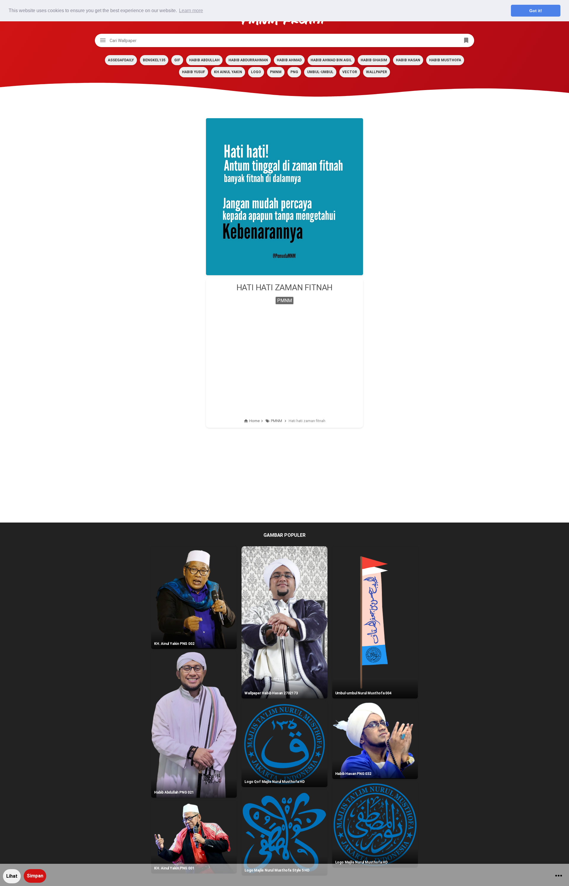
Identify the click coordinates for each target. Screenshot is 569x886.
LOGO (256, 72)
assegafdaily (121, 60)
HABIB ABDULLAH (204, 60)
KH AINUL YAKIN (228, 72)
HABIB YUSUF (193, 72)
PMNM (276, 72)
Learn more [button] (191, 10)
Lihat (11, 876)
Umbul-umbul (320, 72)
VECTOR (349, 72)
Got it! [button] (535, 10)
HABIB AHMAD (289, 60)
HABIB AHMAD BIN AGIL (331, 60)
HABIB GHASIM (374, 60)
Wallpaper (376, 72)
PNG (294, 72)
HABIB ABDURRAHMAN (248, 60)
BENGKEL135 (154, 60)
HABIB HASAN (408, 60)
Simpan (35, 876)
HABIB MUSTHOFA (445, 60)
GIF (177, 60)
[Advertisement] (284, 354)
